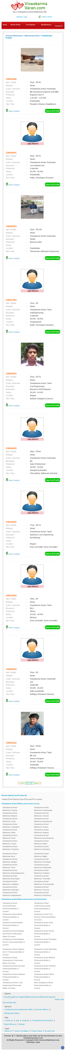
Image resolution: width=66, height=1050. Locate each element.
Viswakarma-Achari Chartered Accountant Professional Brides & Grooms (42, 907)
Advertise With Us (42, 1009)
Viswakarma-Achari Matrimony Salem (10, 831)
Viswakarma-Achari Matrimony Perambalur (42, 860)
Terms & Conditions (21, 1031)
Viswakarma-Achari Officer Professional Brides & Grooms (44, 977)
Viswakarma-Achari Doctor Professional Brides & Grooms (44, 933)
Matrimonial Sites (32, 36)
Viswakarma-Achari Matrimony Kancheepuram (44, 836)
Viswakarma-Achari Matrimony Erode (10, 836)
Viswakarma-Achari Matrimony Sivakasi (41, 831)
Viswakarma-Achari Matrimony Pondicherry (42, 894)
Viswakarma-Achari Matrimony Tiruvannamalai (44, 882)
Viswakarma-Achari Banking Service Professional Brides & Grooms (14, 942)
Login (12, 997)
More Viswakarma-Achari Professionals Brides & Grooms (43, 985)
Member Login (22, 17)
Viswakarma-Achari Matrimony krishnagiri (11, 888)
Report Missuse (10, 1024)
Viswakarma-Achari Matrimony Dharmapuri (11, 877)
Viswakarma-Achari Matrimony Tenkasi (41, 825)
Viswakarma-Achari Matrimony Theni (10, 866)
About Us (8, 1031)
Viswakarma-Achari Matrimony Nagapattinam (12, 894)
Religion (5, 799)
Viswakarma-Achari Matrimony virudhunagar (43, 809)
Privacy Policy (36, 1031)
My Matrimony (46, 25)
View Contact (13, 111)
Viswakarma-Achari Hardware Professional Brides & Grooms (14, 977)
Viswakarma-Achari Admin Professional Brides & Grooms (12, 917)
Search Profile (15, 25)
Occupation (38, 799)
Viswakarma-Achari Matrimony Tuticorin (41, 814)
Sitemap (22, 1024)
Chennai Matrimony (14, 36)
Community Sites (10, 1002)
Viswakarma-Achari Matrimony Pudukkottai (42, 866)
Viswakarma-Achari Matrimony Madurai (10, 814)
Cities (11, 799)
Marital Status (19, 799)
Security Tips (49, 1031)
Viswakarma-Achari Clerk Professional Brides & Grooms (43, 925)
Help (17, 1020)
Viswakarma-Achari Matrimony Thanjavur (42, 871)
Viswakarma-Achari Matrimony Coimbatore (11, 825)
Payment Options (47, 997)
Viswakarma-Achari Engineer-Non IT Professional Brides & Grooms (14, 952)
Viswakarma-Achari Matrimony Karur (10, 855)
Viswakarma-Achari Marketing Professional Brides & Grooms (45, 952)
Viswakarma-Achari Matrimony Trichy (10, 820)
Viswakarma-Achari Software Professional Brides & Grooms (45, 968)
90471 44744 (47, 17)
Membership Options (12, 1013)
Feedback (25, 1020)
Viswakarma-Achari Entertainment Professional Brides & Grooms (13, 960)
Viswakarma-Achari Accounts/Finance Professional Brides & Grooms (11, 907)
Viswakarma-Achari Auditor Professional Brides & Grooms (13, 925)
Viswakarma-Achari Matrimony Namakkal (42, 848)
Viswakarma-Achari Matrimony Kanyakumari (43, 820)
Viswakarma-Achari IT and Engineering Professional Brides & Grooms (12, 985)
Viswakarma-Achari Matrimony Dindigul (10, 860)
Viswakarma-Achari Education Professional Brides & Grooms (45, 942)
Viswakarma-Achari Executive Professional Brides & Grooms (14, 968)
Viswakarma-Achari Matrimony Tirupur (10, 842)
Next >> (37, 783)
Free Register (30, 25)
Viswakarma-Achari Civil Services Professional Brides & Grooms (45, 917)
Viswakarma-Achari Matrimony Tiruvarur (41, 888)
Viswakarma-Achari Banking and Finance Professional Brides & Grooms (13, 933)
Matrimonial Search (33, 997)
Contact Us (9, 1020)
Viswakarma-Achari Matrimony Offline (19, 1009)
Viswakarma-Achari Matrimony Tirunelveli (10, 848)
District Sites (59, 999)
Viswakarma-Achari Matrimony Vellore (41, 842)
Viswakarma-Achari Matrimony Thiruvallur (42, 877)
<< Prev (21, 783)
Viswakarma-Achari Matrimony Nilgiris (41, 855)
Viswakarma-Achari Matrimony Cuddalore (11, 882)
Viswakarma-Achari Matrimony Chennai (10, 809)
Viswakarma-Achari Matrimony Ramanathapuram (13, 871)
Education (29, 799)
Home (5, 25)
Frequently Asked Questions (42, 1020)
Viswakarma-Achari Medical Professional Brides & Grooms (44, 960)
